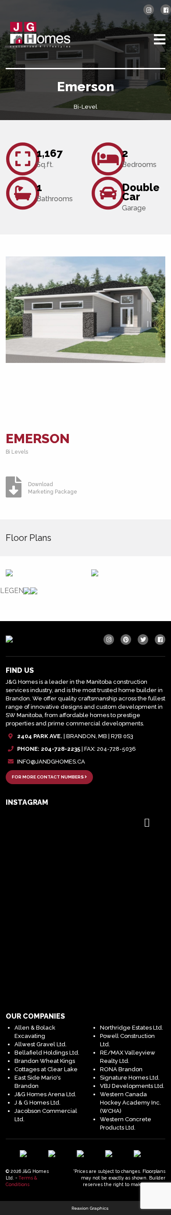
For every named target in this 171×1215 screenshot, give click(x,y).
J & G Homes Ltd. (37, 1102)
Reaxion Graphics (90, 1208)
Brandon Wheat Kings (44, 1061)
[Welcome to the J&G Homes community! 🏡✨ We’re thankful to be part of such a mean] (85, 881)
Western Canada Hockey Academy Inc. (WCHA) (130, 1102)
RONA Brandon (121, 1069)
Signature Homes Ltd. (130, 1077)
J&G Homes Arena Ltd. (45, 1094)
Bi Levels (17, 452)
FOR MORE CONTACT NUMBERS (48, 776)
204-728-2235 (60, 749)
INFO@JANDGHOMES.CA (51, 761)
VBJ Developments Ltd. (132, 1086)
